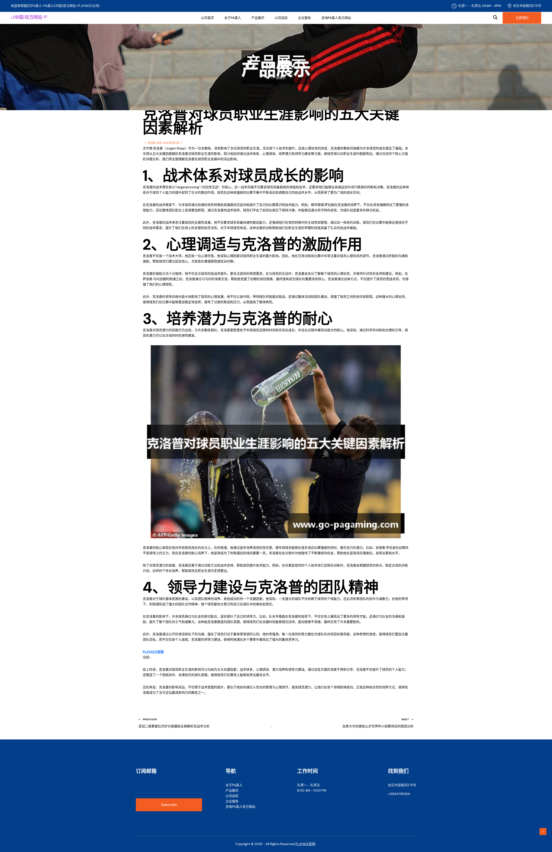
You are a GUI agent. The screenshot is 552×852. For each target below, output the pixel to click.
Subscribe (169, 805)
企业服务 (304, 18)
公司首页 (207, 18)
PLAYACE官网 (305, 844)
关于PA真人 (232, 18)
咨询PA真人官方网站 (336, 18)
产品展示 (257, 18)
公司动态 (281, 18)
